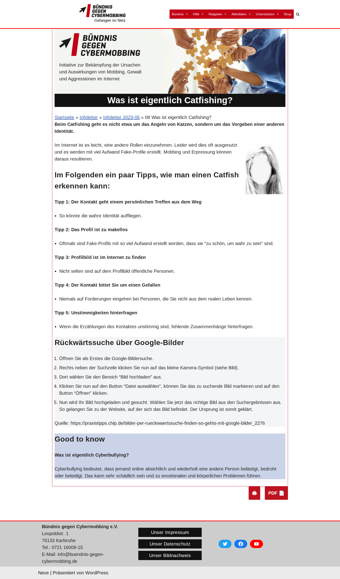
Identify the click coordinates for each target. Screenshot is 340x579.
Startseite (64, 117)
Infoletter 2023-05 (121, 117)
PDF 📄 (276, 493)
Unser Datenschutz (170, 543)
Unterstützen (265, 14)
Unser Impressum (170, 532)
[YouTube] (256, 544)
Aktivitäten (239, 14)
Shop (287, 14)
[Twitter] (225, 544)
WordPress (96, 572)
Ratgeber (215, 14)
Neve (43, 572)
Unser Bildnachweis (170, 555)
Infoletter (89, 117)
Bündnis (178, 14)
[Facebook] (240, 544)
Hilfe (196, 14)
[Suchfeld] (298, 14)
